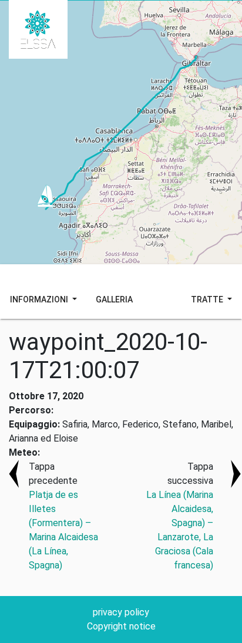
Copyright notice (121, 626)
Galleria (114, 299)
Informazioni (40, 299)
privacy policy (121, 612)
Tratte (208, 299)
